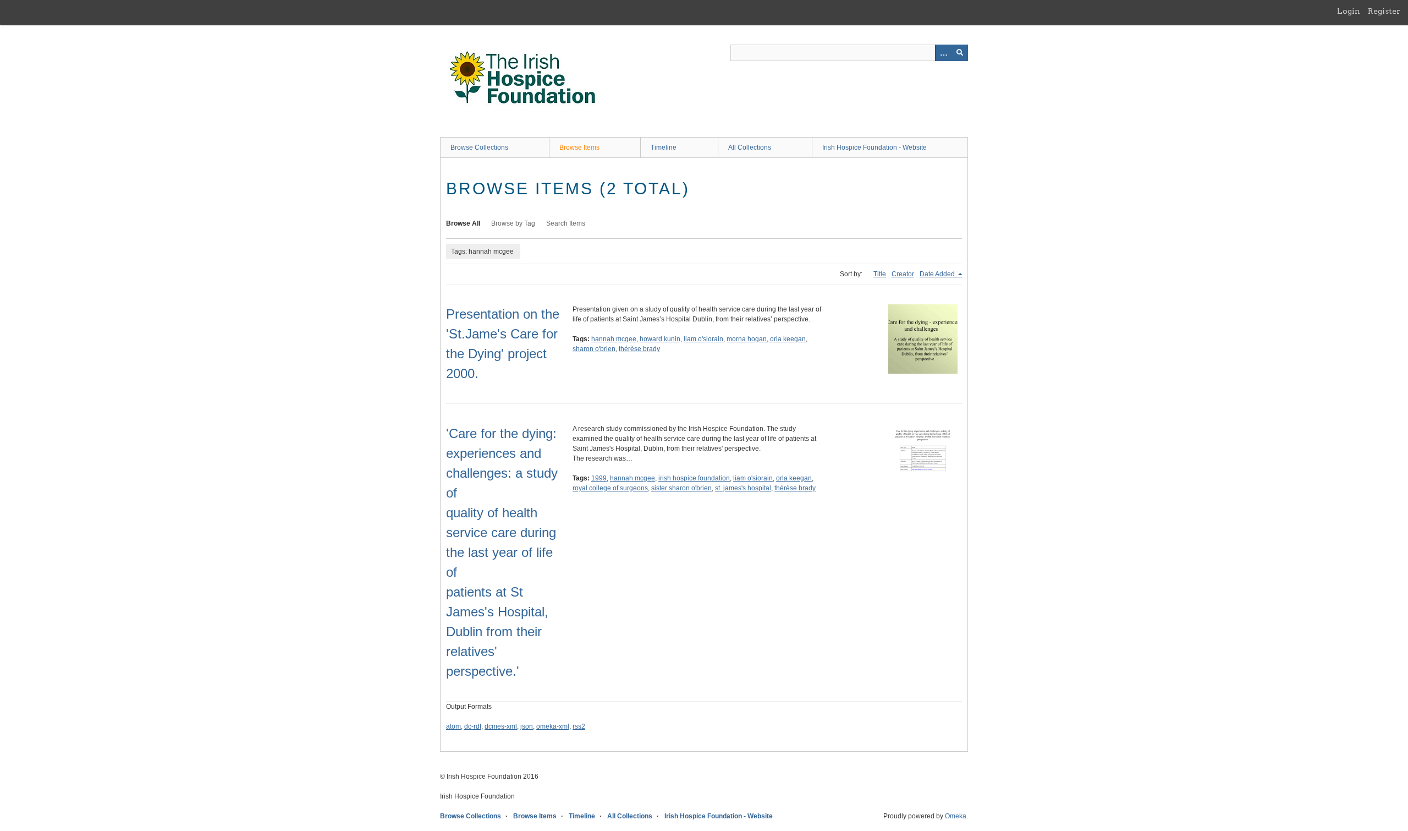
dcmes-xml (501, 726)
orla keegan (788, 339)
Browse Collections (479, 147)
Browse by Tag (513, 223)
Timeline (663, 147)
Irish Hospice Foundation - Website (874, 147)
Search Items (565, 223)
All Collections (749, 147)
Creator (903, 274)
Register (1384, 11)
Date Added (938, 274)
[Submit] (960, 53)
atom (453, 726)
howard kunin (660, 339)
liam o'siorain (703, 339)
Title (879, 274)
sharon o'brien (594, 349)
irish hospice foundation (694, 478)
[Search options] (943, 53)
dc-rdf (472, 726)
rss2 (579, 726)
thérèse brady (639, 349)
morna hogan (747, 339)
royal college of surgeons (610, 488)
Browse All (463, 223)
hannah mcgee (613, 339)
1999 (599, 478)
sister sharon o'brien (681, 488)
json (526, 726)
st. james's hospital (743, 488)
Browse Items (579, 147)
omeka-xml (552, 726)
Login (1348, 11)
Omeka (955, 816)
